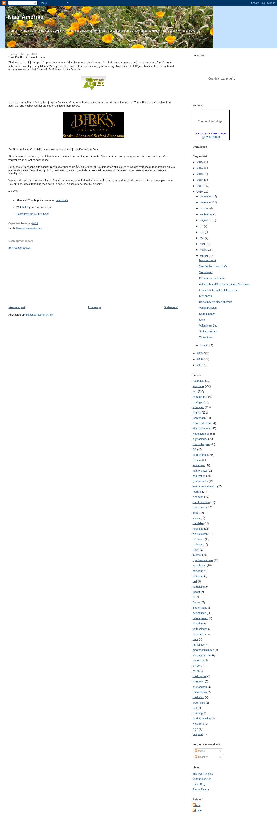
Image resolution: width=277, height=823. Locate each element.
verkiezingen (200, 628)
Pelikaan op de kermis (212, 278)
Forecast (200, 134)
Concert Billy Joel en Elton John (218, 290)
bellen (196, 671)
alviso (196, 665)
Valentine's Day (208, 325)
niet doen (198, 497)
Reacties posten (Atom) (40, 314)
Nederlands (199, 634)
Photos (223, 134)
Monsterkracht (207, 260)
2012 (200, 180)
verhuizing (199, 586)
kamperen (198, 681)
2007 (200, 365)
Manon (198, 810)
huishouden (199, 613)
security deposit (202, 655)
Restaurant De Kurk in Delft (32, 213)
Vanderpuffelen (208, 307)
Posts (201, 750)
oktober (204, 208)
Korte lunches (207, 313)
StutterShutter (201, 789)
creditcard (198, 697)
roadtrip (197, 491)
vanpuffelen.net (202, 778)
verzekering (199, 565)
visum (196, 518)
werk (195, 639)
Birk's (25, 207)
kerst (196, 512)
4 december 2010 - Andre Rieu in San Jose (224, 284)
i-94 (195, 707)
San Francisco (201, 502)
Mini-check (205, 296)
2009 (200, 353)
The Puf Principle (203, 773)
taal (195, 581)
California (20, 228)
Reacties (202, 757)
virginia (197, 412)
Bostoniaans (200, 607)
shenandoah (200, 686)
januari (204, 345)
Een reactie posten (19, 247)
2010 (200, 191)
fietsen (197, 460)
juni (202, 232)
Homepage (94, 307)
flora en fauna (201, 454)
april (203, 243)
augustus (206, 220)
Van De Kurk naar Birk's (26, 57)
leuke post (199, 465)
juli (202, 226)
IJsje (202, 319)
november (206, 202)
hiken (196, 549)
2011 (200, 185)
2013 (200, 174)
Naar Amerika (25, 17)
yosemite (198, 528)
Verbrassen (205, 272)
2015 (200, 162)
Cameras (215, 134)
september (206, 214)
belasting (198, 570)
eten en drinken (34, 228)
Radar (207, 134)
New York (198, 723)
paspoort (198, 734)
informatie (198, 386)
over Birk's (62, 200)
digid (195, 729)
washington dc (201, 433)
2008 (200, 359)
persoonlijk (199, 396)
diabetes (198, 544)
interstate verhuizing (204, 486)
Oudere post (171, 307)
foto (195, 391)
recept (196, 591)
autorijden (198, 407)
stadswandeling (202, 718)
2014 (200, 168)
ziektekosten (200, 533)
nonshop (198, 713)
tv (194, 597)
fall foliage (199, 644)
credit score (199, 676)
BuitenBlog (199, 784)
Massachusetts (202, 428)
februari (204, 255)
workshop (198, 660)
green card (199, 702)
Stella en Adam (208, 331)
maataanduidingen (203, 649)
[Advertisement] (38, 277)
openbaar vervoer (203, 560)
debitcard (198, 576)
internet (197, 555)
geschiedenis (200, 481)
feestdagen (199, 417)
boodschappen (201, 444)
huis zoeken (200, 507)
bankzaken (199, 475)
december (206, 196)
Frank (197, 805)
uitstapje (198, 402)
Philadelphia (200, 692)
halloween (198, 539)
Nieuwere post (16, 307)
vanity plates (200, 470)
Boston (197, 602)
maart (203, 249)
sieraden (198, 623)
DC (194, 449)
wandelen (198, 523)
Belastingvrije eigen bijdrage (215, 301)
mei (202, 238)
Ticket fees (205, 337)
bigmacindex (200, 439)
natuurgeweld (200, 618)
